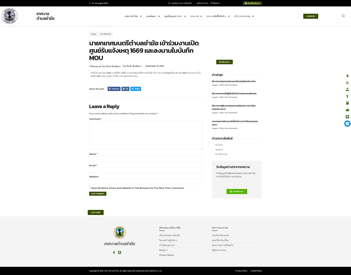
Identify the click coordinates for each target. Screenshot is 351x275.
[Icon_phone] (125, 252)
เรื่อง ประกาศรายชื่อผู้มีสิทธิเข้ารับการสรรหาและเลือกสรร (234, 93)
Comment (95, 119)
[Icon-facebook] (114, 252)
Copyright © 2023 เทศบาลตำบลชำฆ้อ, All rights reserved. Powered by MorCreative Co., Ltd (125, 271)
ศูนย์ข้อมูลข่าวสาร (173, 16)
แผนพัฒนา (151, 16)
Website (93, 176)
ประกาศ (194, 16)
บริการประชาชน (242, 16)
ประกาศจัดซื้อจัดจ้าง (216, 16)
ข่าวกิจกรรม (106, 34)
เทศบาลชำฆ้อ (131, 16)
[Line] (119, 252)
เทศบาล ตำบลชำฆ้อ (45, 16)
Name (93, 154)
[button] (343, 16)
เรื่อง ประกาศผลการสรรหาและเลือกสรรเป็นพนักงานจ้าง (234, 81)
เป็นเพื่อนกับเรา (224, 62)
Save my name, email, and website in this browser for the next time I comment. (137, 188)
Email (93, 165)
